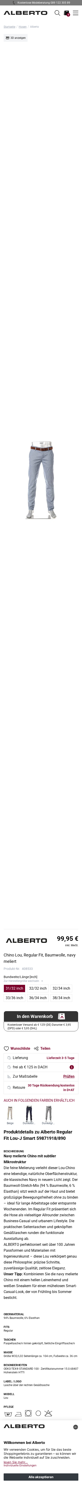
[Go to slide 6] (48, 926)
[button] (57, 13)
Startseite (9, 26)
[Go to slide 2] (37, 926)
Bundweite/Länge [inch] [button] (20, 977)
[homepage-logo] (25, 13)
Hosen (23, 26)
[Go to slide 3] (39, 926)
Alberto (34, 26)
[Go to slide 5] (45, 926)
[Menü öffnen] (75, 13)
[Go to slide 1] (34, 926)
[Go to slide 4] (42, 926)
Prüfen (68, 1076)
